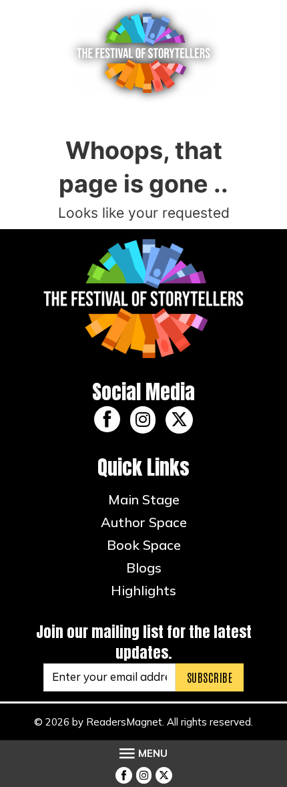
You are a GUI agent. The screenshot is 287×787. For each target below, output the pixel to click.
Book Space (144, 544)
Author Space (144, 522)
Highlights (143, 590)
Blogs (144, 567)
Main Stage (144, 499)
